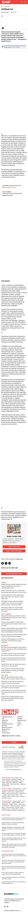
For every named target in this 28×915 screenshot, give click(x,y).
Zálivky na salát (5, 793)
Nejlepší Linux (21, 810)
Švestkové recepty (6, 796)
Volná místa (5, 720)
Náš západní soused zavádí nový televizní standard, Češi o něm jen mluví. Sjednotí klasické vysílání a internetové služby (12, 603)
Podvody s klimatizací (12, 810)
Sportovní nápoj (19, 791)
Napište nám (19, 559)
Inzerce (19, 724)
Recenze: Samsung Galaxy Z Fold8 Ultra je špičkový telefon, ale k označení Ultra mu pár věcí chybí (13, 623)
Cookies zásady (6, 732)
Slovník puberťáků (6, 779)
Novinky (3, 582)
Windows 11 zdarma (15, 805)
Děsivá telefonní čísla (17, 777)
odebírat (14, 742)
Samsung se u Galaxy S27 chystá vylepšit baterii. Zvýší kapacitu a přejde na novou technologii (12, 609)
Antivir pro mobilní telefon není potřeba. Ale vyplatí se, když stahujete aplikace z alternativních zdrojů (14, 834)
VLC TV (3, 810)
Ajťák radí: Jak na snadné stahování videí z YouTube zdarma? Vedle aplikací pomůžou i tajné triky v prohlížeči (12, 698)
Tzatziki (4, 795)
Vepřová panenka (17, 788)
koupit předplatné (14, 546)
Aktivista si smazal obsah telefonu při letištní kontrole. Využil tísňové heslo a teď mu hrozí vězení (13, 659)
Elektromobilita (14, 808)
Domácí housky (15, 796)
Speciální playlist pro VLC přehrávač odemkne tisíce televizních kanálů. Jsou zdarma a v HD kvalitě (13, 692)
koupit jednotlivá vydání (14, 551)
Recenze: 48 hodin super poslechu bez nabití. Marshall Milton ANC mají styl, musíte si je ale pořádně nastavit (13, 617)
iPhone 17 (22, 808)
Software (7, 6)
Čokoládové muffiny (13, 790)
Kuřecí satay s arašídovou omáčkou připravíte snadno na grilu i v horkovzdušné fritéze (13, 873)
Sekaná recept (10, 795)
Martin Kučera (5, 12)
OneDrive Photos (13, 804)
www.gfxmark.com (10, 187)
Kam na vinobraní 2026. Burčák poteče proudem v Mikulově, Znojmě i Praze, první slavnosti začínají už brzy (14, 868)
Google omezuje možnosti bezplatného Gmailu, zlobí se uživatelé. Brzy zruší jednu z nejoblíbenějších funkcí (14, 586)
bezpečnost (5, 645)
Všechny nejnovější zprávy (14, 573)
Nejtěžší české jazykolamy (12, 781)
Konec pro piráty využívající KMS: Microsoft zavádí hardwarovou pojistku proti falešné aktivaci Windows (12, 670)
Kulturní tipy (9, 782)
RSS (18, 725)
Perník (17, 795)
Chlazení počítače (17, 801)
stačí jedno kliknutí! (15, 47)
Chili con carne (10, 791)
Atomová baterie (10, 807)
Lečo (21, 795)
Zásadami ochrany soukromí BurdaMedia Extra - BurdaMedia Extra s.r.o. (13, 756)
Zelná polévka (22, 793)
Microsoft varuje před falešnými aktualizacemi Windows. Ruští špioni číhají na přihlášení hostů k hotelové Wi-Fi (14, 649)
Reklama (4, 722)
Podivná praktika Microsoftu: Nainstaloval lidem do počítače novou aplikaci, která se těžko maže (12, 596)
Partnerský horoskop (16, 779)
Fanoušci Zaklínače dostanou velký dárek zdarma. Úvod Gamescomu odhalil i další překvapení (14, 818)
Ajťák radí (15, 782)
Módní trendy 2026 (14, 784)
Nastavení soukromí (7, 727)
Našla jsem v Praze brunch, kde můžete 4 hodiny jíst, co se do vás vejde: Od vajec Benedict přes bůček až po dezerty (13, 862)
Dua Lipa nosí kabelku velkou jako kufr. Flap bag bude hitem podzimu (13, 878)
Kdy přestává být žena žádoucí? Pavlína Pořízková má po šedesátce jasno (14, 882)
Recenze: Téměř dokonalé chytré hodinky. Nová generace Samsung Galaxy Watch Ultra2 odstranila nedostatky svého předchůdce (14, 630)
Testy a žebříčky (6, 614)
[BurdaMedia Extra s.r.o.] (10, 712)
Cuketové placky (14, 793)
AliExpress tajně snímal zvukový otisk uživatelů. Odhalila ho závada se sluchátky (13, 823)
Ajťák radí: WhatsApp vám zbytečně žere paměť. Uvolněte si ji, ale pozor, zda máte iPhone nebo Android (13, 829)
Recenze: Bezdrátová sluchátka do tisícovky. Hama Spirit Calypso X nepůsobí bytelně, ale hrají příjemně (14, 839)
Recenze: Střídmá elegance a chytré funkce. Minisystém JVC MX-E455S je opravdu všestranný (13, 640)
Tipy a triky (4, 675)
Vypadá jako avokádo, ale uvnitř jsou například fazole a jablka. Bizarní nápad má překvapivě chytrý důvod (14, 856)
